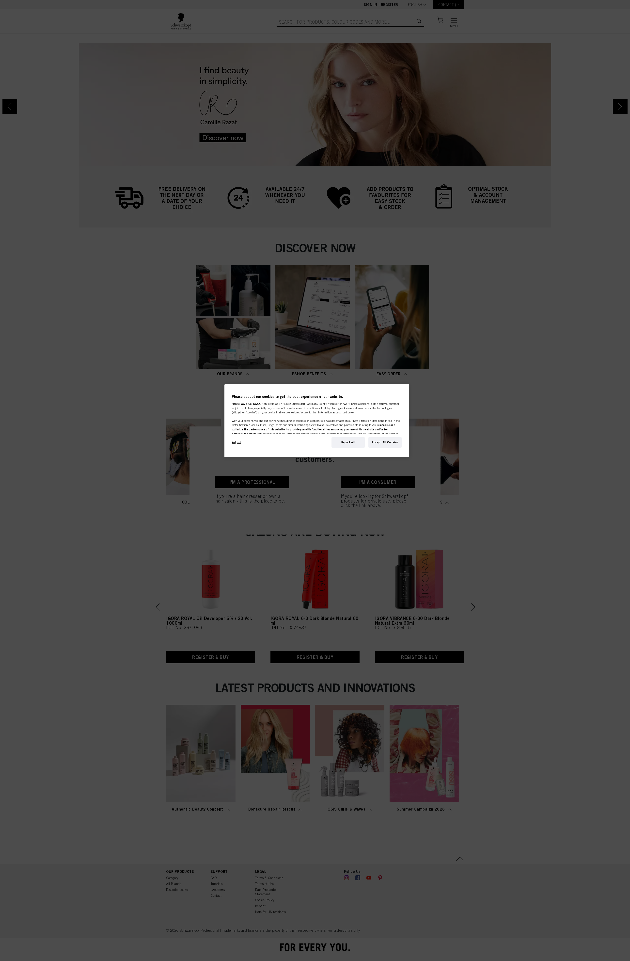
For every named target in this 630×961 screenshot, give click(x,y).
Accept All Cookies (385, 442)
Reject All (348, 442)
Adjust (236, 442)
